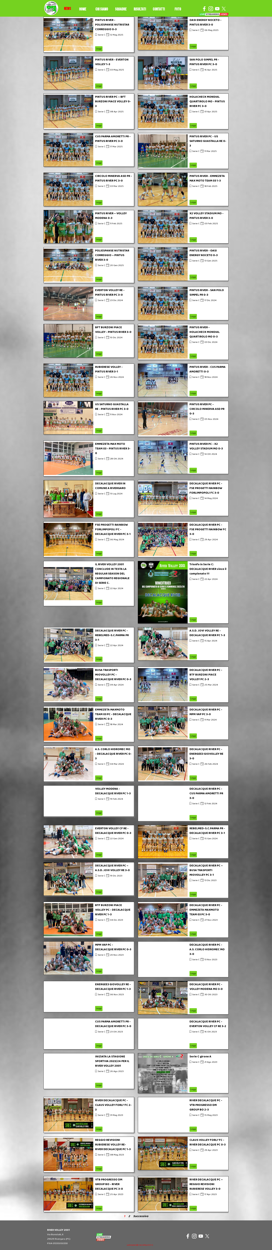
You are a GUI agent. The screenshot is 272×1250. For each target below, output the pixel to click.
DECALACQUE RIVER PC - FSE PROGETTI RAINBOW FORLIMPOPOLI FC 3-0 (205, 488)
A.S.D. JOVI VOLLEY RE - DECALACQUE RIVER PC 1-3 (207, 633)
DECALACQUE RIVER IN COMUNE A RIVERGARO (110, 485)
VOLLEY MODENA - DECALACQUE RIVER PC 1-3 (113, 791)
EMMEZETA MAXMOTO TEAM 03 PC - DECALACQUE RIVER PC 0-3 (113, 714)
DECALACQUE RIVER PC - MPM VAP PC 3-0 (205, 712)
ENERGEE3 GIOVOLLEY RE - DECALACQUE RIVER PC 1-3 (113, 986)
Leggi (99, 49)
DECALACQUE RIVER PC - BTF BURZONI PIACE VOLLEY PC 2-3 (205, 675)
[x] (223, 8)
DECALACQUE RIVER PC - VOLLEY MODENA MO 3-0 (206, 986)
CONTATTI (159, 9)
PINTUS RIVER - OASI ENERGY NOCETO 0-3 (203, 253)
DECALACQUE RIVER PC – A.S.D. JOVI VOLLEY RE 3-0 (112, 868)
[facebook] (204, 8)
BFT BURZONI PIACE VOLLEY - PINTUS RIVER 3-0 (113, 329)
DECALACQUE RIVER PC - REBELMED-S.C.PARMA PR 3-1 (112, 635)
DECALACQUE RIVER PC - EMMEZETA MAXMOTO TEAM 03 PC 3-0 (205, 910)
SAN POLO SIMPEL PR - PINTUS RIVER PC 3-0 (204, 62)
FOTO (178, 9)
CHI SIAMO (101, 9)
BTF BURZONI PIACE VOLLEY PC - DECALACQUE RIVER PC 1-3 (112, 910)
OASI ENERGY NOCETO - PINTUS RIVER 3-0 (205, 22)
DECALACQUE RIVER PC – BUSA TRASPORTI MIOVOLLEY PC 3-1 (206, 870)
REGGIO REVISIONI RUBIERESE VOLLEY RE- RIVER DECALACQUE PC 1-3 (113, 1145)
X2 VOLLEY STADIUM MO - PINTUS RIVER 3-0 (206, 215)
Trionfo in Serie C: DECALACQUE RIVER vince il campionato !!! (207, 569)
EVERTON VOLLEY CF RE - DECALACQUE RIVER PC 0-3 (113, 830)
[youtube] (217, 8)
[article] (88, 35)
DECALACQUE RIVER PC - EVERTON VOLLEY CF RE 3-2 (207, 1024)
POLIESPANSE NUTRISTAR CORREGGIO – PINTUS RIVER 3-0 (112, 255)
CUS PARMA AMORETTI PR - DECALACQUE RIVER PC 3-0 (113, 1024)
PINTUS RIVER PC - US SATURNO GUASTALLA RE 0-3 (207, 141)
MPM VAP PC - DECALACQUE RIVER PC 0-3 (113, 947)
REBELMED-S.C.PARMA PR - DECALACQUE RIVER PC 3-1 (207, 830)
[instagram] (211, 8)
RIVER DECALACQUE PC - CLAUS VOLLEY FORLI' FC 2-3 (113, 1105)
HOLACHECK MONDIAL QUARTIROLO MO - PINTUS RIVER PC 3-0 (207, 101)
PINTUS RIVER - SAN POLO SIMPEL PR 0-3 (206, 292)
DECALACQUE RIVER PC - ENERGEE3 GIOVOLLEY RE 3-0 (206, 754)
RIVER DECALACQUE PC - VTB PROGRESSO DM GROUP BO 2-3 (205, 1105)
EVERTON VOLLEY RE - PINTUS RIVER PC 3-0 (110, 292)
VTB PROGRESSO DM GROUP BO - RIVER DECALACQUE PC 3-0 (109, 1184)
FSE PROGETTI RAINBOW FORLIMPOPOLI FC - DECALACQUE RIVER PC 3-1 (113, 529)
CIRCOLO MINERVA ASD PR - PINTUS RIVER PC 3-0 (113, 178)
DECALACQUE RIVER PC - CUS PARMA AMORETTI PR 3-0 (206, 793)
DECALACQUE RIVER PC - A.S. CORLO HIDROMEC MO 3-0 (207, 949)
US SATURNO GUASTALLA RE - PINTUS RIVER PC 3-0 (112, 406)
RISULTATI (140, 9)
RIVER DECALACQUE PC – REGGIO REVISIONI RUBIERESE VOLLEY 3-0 (206, 1184)
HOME (82, 9)
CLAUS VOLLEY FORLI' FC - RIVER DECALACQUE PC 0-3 (207, 1142)
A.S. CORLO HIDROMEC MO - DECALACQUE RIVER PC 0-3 (113, 754)
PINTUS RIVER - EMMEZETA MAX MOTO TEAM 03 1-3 (207, 178)
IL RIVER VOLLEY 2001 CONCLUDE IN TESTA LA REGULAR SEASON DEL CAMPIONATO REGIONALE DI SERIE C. (112, 573)
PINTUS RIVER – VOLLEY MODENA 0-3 (111, 215)
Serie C (101, 35)
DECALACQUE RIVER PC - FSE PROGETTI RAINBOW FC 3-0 (207, 529)
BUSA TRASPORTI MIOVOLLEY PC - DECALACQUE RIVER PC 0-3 (113, 675)
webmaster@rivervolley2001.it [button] (140, 1245)
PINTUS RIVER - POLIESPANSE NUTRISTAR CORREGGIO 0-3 (112, 25)
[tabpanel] (67, 9)
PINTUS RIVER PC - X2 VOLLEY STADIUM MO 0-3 (206, 446)
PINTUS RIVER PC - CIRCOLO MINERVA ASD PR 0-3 (206, 409)
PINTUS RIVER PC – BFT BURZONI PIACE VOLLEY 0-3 (113, 101)
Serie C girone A (200, 1056)
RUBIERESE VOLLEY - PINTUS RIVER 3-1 (109, 369)
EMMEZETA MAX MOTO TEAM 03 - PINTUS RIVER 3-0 (112, 449)
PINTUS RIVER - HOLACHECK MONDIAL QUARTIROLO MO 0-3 (204, 332)
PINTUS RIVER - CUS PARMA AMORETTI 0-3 (207, 369)
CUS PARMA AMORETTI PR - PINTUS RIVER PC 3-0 (113, 138)
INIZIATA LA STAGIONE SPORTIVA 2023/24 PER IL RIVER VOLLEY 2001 (112, 1061)
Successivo (140, 1216)
